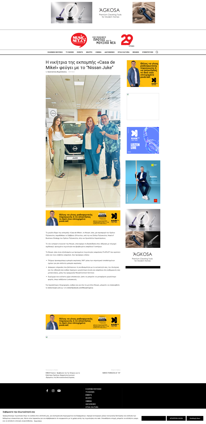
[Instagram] (53, 391)
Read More (38, 421)
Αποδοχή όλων (195, 418)
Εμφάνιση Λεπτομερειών (154, 418)
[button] (156, 52)
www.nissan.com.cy (55, 288)
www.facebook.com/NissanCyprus (80, 288)
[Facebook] (47, 391)
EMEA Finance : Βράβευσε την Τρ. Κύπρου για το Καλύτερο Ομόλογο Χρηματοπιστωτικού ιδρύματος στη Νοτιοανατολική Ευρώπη (63, 375)
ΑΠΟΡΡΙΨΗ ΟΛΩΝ (176, 418)
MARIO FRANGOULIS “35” (111, 373)
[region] (103, 416)
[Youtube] (59, 391)
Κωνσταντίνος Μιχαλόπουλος (57, 72)
